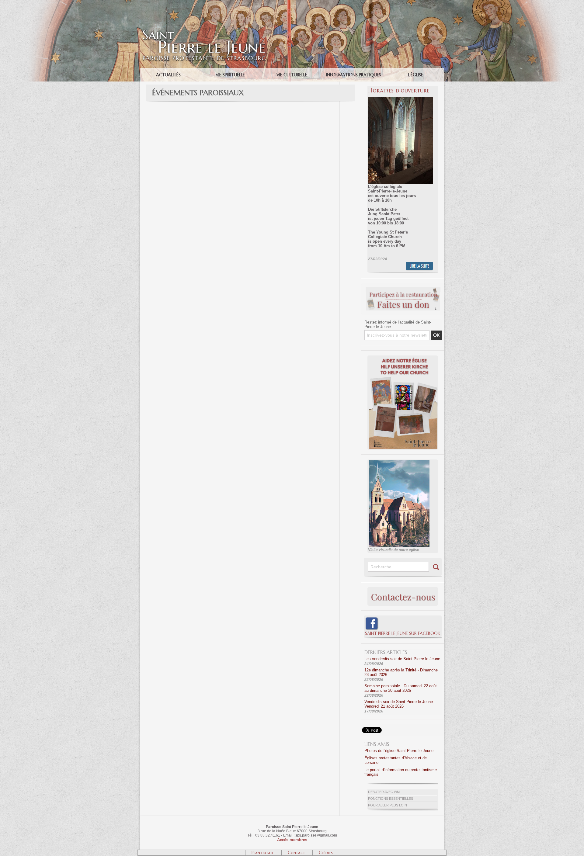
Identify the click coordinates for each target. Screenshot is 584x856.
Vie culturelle (291, 75)
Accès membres (292, 839)
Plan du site (263, 852)
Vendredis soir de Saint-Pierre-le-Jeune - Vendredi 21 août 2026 (399, 704)
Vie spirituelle (230, 75)
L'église (415, 75)
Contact (297, 852)
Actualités (168, 75)
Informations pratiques (353, 75)
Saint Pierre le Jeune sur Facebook (402, 633)
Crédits (326, 852)
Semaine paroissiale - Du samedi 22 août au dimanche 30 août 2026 (400, 688)
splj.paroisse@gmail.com (316, 835)
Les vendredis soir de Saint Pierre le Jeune (402, 659)
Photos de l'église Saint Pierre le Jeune (398, 750)
